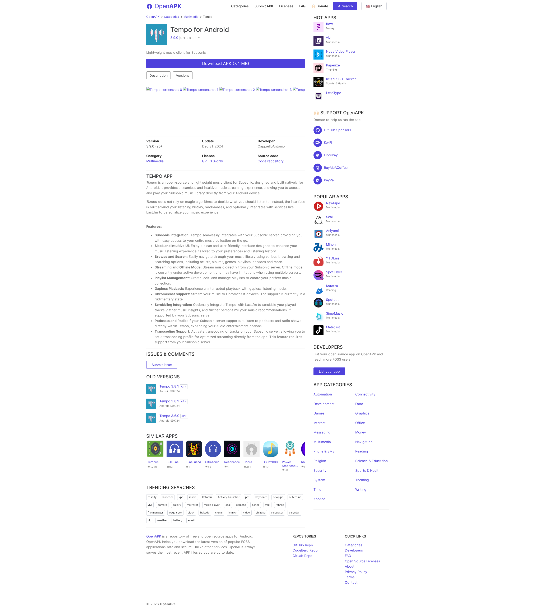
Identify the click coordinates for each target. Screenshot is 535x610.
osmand (241, 504)
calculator (277, 512)
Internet (319, 423)
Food (359, 404)
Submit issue (162, 365)
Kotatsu (207, 497)
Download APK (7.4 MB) (225, 63)
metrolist (192, 504)
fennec (280, 504)
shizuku (260, 512)
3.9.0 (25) (154, 146)
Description (158, 75)
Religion (319, 461)
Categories (240, 6)
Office (360, 423)
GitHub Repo (303, 545)
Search (347, 6)
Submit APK (264, 6)
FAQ (302, 6)
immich (232, 512)
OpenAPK (152, 16)
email (191, 520)
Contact (351, 582)
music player (212, 504)
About (349, 566)
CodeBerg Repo (305, 550)
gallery (177, 504)
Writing (360, 489)
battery (177, 520)
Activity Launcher (228, 497)
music (192, 497)
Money (360, 432)
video (246, 512)
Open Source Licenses (362, 561)
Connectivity (365, 394)
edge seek (175, 512)
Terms (349, 577)
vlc (149, 520)
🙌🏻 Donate (319, 6)
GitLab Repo (302, 556)
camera (162, 504)
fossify (152, 497)
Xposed (319, 499)
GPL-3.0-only (212, 161)
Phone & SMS (324, 451)
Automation (322, 394)
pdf (247, 497)
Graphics (362, 413)
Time (317, 489)
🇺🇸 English (374, 6)
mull (267, 504)
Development (324, 404)
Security (319, 470)
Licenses (286, 6)
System (319, 480)
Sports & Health (367, 470)
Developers (354, 550)
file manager (155, 512)
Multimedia (190, 16)
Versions (182, 75)
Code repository (271, 161)
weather (162, 520)
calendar (294, 512)
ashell (255, 504)
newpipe (278, 497)
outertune (295, 497)
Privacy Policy (356, 572)
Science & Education (371, 461)
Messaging (321, 432)
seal (228, 504)
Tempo (181, 29)
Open (168, 6)
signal (219, 512)
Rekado (205, 512)
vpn (181, 497)
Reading (361, 451)
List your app (329, 371)
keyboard (261, 497)
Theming (362, 480)
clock (191, 512)
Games (318, 413)
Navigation (363, 442)
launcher (167, 497)
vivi (150, 504)
